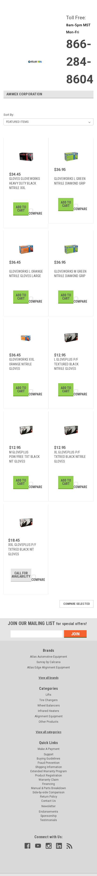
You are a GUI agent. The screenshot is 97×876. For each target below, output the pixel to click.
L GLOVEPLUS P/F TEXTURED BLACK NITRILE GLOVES (66, 364)
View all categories (48, 732)
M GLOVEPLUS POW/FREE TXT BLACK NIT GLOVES (24, 456)
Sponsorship (48, 816)
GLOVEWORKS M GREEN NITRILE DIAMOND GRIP (70, 274)
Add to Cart (21, 208)
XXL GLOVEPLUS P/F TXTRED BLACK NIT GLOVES (22, 549)
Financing (48, 784)
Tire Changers (48, 700)
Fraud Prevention (49, 762)
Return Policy (48, 796)
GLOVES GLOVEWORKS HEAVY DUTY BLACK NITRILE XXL (24, 183)
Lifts (48, 694)
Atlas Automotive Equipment (48, 656)
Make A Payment (49, 749)
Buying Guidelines (48, 758)
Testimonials (48, 820)
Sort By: (9, 114)
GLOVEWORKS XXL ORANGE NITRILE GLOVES (22, 364)
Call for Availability (21, 574)
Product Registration (48, 775)
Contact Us (48, 801)
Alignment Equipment (49, 716)
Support (48, 754)
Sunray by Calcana (48, 662)
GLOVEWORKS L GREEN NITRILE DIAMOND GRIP (70, 181)
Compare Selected (76, 604)
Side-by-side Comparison (48, 792)
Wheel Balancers (48, 705)
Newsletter (48, 806)
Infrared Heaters (48, 711)
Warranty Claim (49, 779)
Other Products (48, 721)
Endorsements (48, 811)
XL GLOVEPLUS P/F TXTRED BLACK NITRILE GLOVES (70, 456)
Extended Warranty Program (48, 771)
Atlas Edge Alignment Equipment (48, 667)
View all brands (49, 677)
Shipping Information (48, 767)
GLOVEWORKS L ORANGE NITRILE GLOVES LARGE (26, 274)
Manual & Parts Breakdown (48, 788)
